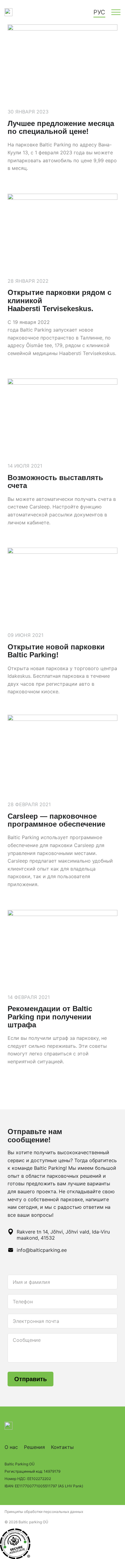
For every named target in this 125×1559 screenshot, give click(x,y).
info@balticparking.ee (42, 1250)
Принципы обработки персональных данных (44, 1511)
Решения (34, 1447)
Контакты (62, 1447)
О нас (11, 1447)
